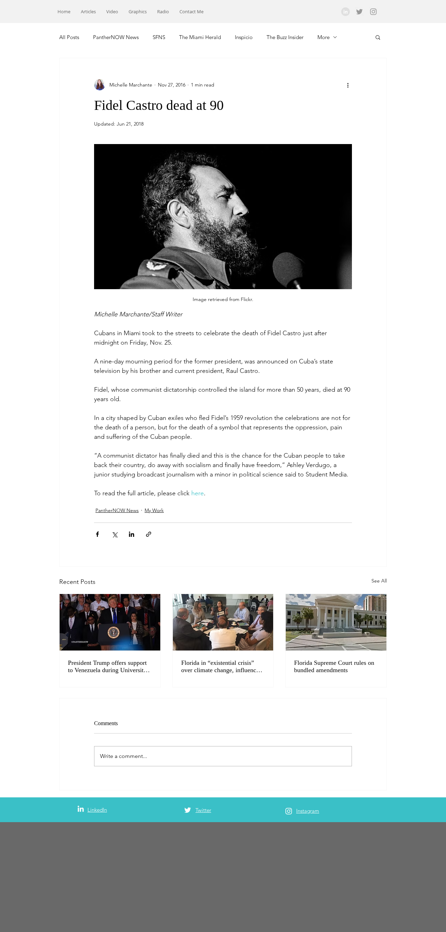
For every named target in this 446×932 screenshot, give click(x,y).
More (323, 37)
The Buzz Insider (285, 37)
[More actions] (348, 85)
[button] (378, 37)
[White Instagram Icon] (288, 811)
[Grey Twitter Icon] (359, 11)
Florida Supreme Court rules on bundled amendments (334, 666)
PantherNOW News (116, 37)
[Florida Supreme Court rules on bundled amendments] (336, 622)
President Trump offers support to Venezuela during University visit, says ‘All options (107, 666)
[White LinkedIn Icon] (80, 808)
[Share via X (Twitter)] (114, 534)
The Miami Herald (200, 37)
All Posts (69, 37)
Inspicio (244, 37)
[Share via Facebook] (97, 534)
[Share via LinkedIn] (131, 534)
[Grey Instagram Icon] (373, 11)
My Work (154, 510)
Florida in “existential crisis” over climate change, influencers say (222, 666)
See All (379, 581)
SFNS (159, 37)
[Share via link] (148, 534)
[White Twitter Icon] (187, 810)
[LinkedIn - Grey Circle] (345, 11)
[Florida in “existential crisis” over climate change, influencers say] (223, 622)
